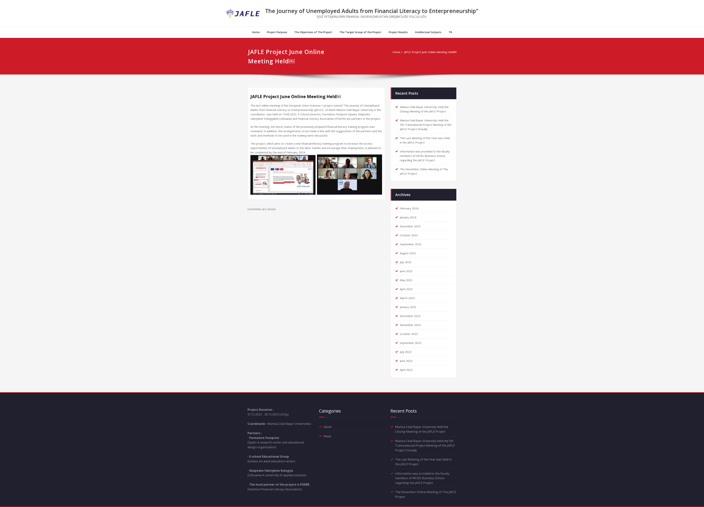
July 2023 (405, 262)
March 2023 (407, 298)
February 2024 (409, 208)
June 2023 (406, 271)
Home (256, 32)
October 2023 (409, 235)
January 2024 (408, 217)
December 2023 (410, 226)
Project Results (398, 32)
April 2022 (406, 370)
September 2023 (410, 244)
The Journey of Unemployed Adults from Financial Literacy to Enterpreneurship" (371, 11)
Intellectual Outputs (428, 32)
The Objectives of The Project (313, 32)
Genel (327, 427)
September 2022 (410, 343)
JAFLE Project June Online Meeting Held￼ (430, 52)
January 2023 (408, 307)
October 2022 (409, 334)
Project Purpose (277, 32)
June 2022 (406, 361)
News (327, 436)
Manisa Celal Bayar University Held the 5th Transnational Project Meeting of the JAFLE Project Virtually (425, 124)
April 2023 (406, 289)
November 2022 (410, 325)
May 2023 (406, 280)
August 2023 (408, 253)
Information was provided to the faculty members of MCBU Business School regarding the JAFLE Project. (425, 156)
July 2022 (405, 352)
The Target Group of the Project (360, 32)
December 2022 (410, 316)
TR (450, 32)
